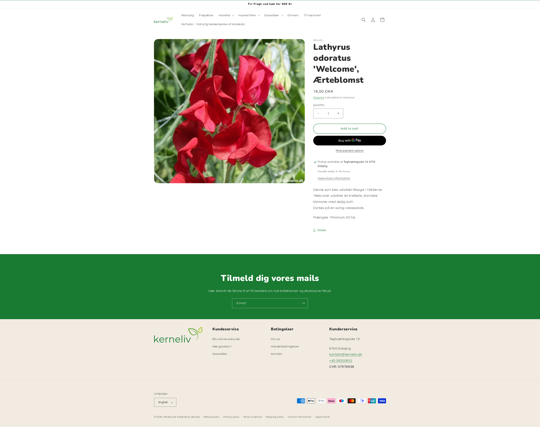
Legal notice (322, 417)
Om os (275, 339)
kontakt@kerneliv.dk (345, 354)
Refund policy (211, 417)
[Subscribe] (303, 303)
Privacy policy (231, 417)
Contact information (299, 417)
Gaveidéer (219, 353)
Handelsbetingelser (285, 346)
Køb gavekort (221, 346)
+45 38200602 (340, 360)
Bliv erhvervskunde (226, 339)
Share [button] (321, 230)
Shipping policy (275, 417)
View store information (334, 178)
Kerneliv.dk (169, 417)
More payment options (350, 150)
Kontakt (276, 353)
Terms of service (252, 417)
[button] (226, 15)
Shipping (318, 97)
